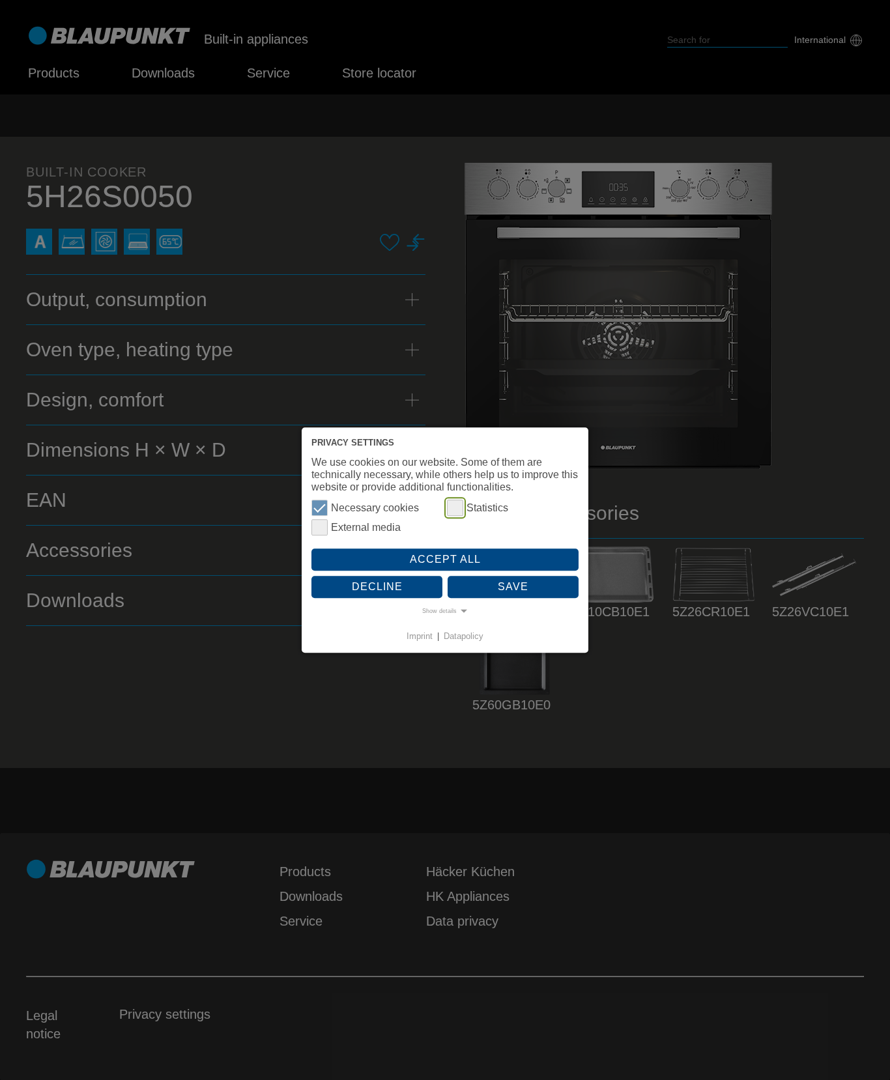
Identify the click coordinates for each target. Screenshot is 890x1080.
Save (513, 586)
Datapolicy (463, 637)
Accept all (445, 559)
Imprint (420, 637)
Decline (377, 586)
